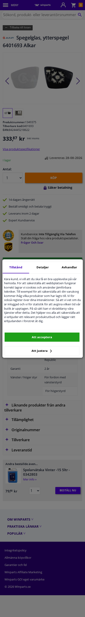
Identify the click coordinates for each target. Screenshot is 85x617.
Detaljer (42, 267)
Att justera (40, 351)
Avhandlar (69, 267)
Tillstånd (15, 267)
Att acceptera (42, 337)
